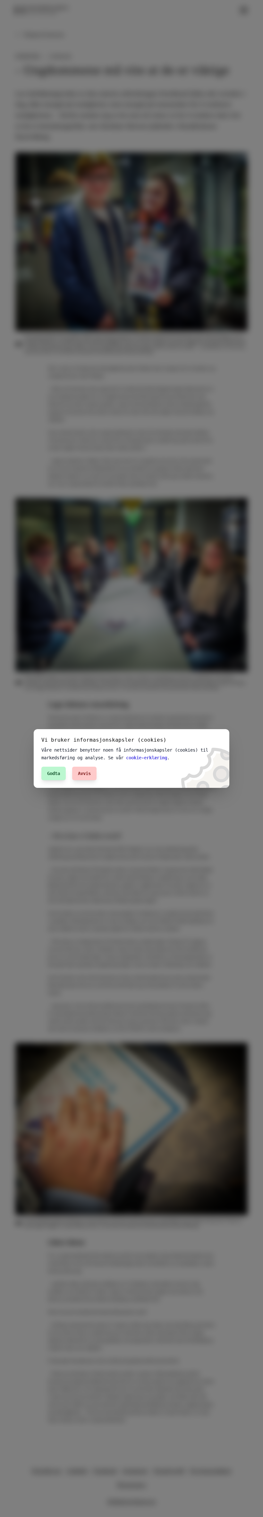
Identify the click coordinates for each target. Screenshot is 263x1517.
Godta (53, 773)
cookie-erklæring (146, 757)
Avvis (84, 773)
